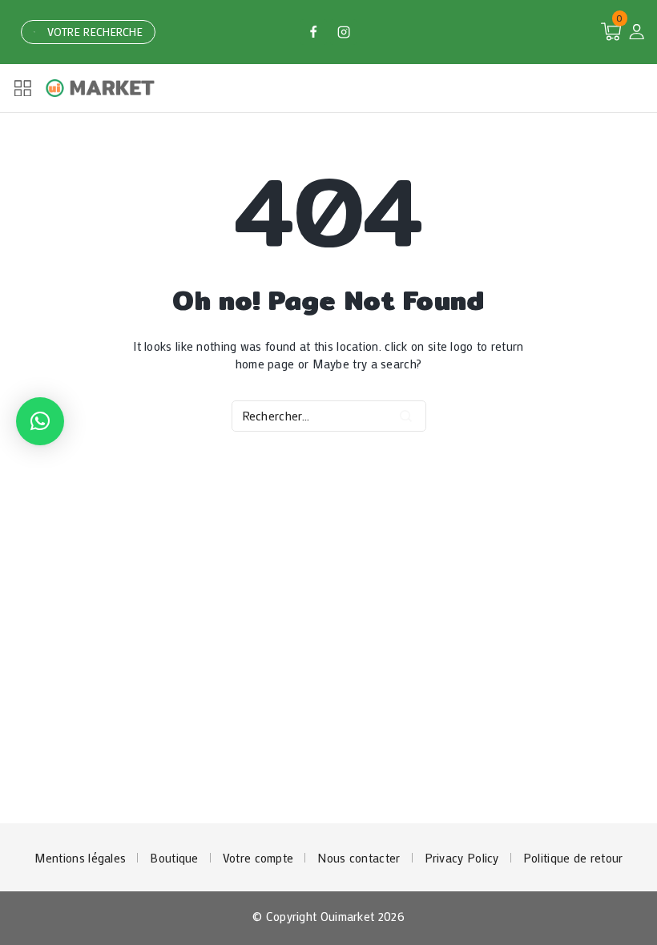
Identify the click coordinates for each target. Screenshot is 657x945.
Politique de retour (573, 858)
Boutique (174, 858)
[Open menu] (22, 88)
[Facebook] (313, 32)
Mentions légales (80, 858)
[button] (40, 421)
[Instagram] (343, 32)
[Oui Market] (101, 88)
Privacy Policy (462, 858)
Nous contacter (358, 858)
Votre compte (258, 858)
